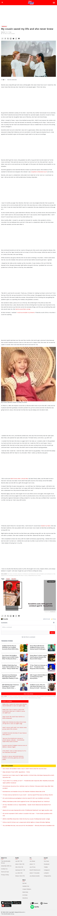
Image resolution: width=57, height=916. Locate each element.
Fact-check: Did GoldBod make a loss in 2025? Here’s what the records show (24, 768)
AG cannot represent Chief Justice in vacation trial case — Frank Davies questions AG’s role (27, 814)
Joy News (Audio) (34, 876)
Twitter (46, 867)
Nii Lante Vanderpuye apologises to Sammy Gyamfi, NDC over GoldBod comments (26, 798)
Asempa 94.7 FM (20, 870)
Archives (24, 895)
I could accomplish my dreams (26, 312)
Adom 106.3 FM (19, 864)
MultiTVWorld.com (35, 870)
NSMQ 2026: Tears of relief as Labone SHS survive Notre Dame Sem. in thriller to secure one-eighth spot (13, 712)
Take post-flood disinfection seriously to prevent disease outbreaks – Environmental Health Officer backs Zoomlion (13, 741)
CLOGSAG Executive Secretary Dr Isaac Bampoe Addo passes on (14, 734)
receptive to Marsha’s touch (39, 171)
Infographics (47, 876)
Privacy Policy (5, 874)
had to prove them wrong (23, 309)
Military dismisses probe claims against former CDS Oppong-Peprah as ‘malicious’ (26, 801)
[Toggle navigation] (54, 3)
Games (24, 883)
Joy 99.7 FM (18, 861)
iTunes (45, 903)
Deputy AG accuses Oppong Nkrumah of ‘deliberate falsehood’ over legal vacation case (27, 810)
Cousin (8, 578)
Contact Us (4, 869)
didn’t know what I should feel (19, 478)
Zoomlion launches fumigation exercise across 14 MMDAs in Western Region (14, 747)
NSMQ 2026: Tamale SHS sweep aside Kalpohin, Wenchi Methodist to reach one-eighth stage (14, 706)
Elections (25, 898)
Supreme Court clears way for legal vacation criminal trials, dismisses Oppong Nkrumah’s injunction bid (28, 776)
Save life (14, 578)
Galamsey (25, 892)
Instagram (47, 870)
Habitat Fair (25, 886)
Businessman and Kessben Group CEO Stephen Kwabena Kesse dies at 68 (24, 791)
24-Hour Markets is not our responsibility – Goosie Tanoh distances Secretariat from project (27, 806)
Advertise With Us (6, 866)
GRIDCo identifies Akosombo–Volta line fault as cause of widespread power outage (26, 819)
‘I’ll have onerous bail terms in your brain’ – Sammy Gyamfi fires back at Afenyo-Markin (28, 795)
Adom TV (32, 864)
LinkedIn (46, 873)
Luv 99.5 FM (18, 873)
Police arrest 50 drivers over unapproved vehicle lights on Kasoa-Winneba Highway (26, 822)
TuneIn (36, 903)
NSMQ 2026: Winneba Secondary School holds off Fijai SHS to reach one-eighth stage (14, 723)
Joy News (32, 861)
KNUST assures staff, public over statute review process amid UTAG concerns (14, 729)
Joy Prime (32, 867)
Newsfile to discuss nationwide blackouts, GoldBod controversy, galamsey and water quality (13, 759)
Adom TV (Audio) (34, 873)
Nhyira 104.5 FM (20, 876)
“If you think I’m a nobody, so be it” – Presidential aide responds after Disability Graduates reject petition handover (28, 781)
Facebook (46, 864)
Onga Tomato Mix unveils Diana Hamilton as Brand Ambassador (13, 718)
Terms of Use (5, 871)
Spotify (36, 907)
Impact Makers (26, 889)
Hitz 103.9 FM (19, 867)
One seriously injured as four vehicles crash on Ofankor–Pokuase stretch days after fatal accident (28, 787)
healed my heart (45, 525)
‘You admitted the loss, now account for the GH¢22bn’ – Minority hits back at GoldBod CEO (28, 825)
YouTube (46, 861)
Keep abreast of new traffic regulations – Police (16, 772)
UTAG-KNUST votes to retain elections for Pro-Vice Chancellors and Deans (14, 752)
